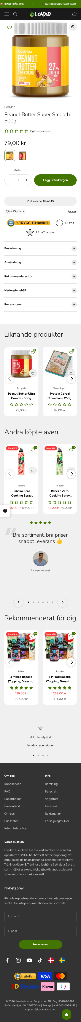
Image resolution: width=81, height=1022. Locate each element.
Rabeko (21, 485)
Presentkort (12, 806)
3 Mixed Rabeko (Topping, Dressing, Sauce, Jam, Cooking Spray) (21, 683)
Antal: (18, 170)
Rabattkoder (12, 799)
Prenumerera (40, 944)
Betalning (51, 784)
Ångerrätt (51, 799)
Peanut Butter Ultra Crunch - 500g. (21, 396)
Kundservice (12, 784)
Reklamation (53, 814)
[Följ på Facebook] (7, 960)
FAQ (7, 791)
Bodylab (9, 107)
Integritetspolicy (15, 828)
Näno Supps (59, 388)
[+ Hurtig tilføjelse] (33, 373)
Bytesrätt (51, 791)
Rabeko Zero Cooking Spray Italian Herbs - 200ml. (59, 497)
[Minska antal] (10, 180)
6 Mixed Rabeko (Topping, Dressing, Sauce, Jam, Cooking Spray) (59, 683)
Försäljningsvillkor (57, 821)
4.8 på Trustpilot (45, 232)
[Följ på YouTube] (29, 960)
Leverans (51, 806)
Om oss (9, 814)
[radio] (9, 155)
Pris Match (11, 821)
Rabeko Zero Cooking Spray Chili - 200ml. (21, 495)
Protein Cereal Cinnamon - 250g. (60, 396)
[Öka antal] (26, 180)
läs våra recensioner (40, 745)
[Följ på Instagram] (18, 960)
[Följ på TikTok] (40, 960)
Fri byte (69, 222)
